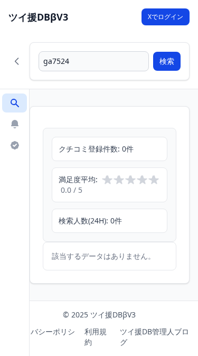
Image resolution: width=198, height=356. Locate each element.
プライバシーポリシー (41, 336)
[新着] (14, 124)
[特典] (14, 145)
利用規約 (95, 336)
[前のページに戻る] (16, 61)
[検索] (14, 103)
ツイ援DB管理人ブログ (154, 336)
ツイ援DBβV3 (38, 17)
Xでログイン (165, 16)
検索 (166, 61)
